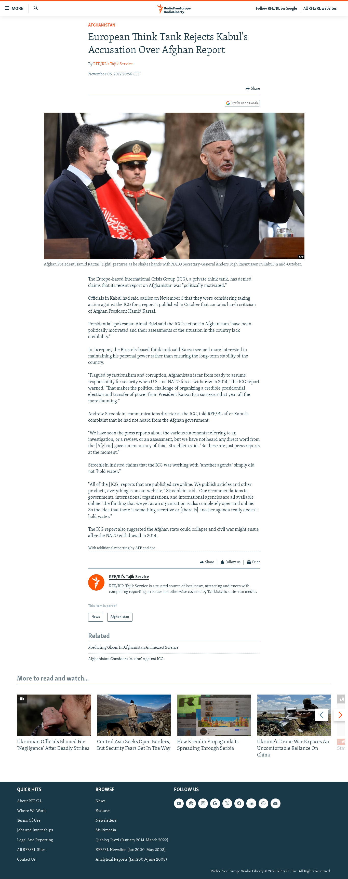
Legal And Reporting (35, 840)
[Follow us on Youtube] (179, 803)
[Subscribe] (275, 803)
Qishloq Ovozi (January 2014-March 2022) (132, 840)
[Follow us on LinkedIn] (251, 803)
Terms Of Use (29, 821)
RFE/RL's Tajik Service (113, 64)
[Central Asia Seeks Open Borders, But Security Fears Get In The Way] (134, 715)
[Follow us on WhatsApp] (263, 803)
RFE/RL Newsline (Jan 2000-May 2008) (131, 850)
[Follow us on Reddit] (191, 803)
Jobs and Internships (35, 831)
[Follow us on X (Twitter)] (227, 803)
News (100, 802)
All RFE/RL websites (320, 9)
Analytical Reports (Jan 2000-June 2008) (131, 860)
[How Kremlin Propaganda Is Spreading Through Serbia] (214, 715)
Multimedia (106, 831)
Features (103, 811)
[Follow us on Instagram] (203, 803)
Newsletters (106, 821)
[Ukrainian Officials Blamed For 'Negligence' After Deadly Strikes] (54, 715)
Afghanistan (101, 25)
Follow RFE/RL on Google (276, 9)
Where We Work (31, 811)
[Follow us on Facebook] (239, 803)
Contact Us (26, 860)
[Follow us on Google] (215, 803)
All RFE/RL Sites (31, 850)
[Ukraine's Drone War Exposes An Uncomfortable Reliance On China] (294, 715)
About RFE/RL (29, 802)
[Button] (253, 88)
